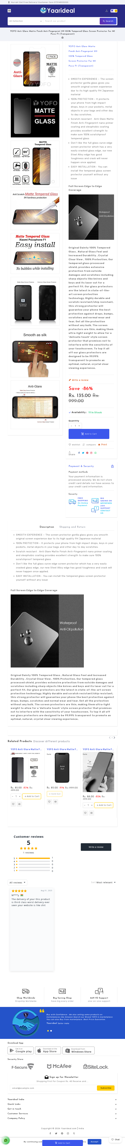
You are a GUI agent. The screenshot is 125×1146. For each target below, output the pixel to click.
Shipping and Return (72, 527)
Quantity (74, 421)
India (81, 1128)
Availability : (79, 412)
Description (47, 527)
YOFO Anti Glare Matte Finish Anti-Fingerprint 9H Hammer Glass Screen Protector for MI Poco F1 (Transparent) (62, 749)
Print (104, 445)
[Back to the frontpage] (62, 37)
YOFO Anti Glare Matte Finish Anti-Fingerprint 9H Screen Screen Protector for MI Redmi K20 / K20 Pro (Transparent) (98, 749)
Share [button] (72, 454)
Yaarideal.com (69, 1128)
